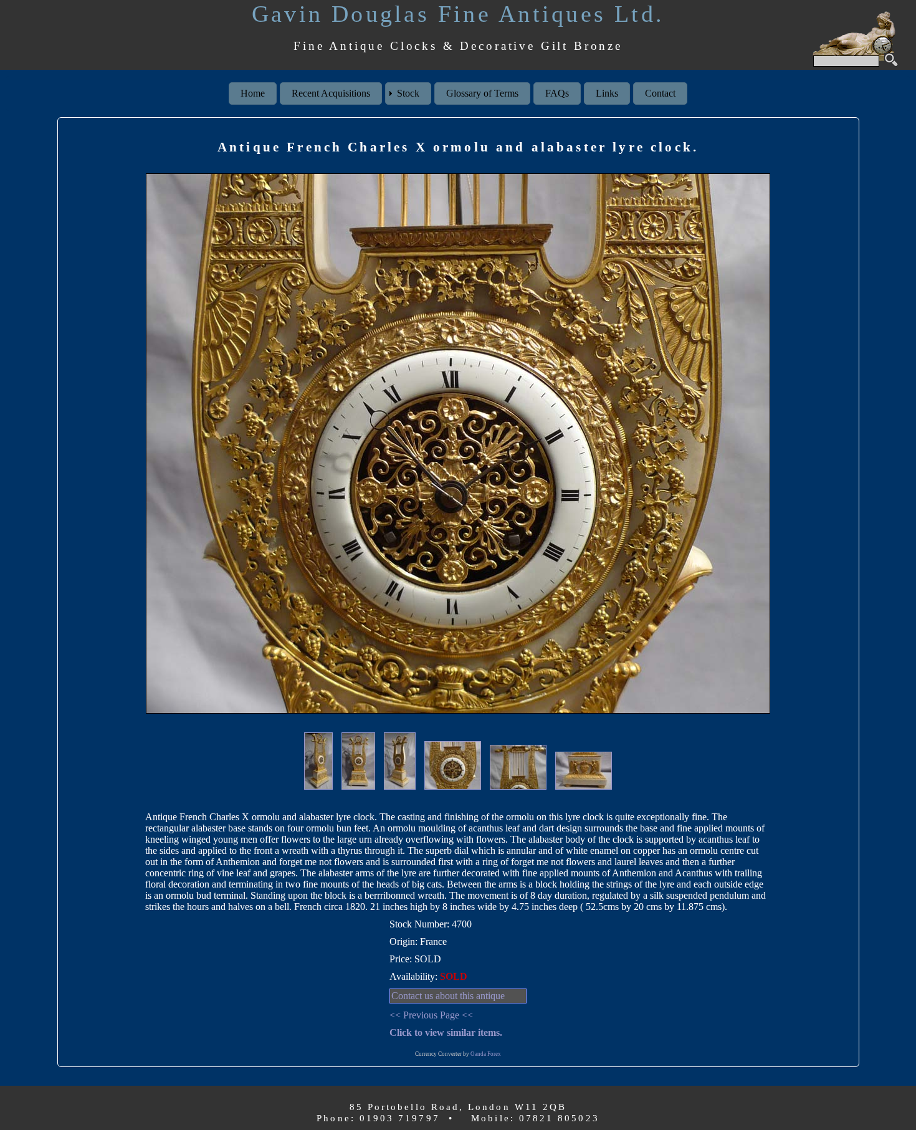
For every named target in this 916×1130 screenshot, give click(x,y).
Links (607, 93)
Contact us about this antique (448, 995)
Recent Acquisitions (331, 93)
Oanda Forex (485, 1054)
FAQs (557, 93)
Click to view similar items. (445, 1032)
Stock (408, 93)
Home (253, 93)
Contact (660, 93)
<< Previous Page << (431, 1015)
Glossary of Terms (482, 93)
